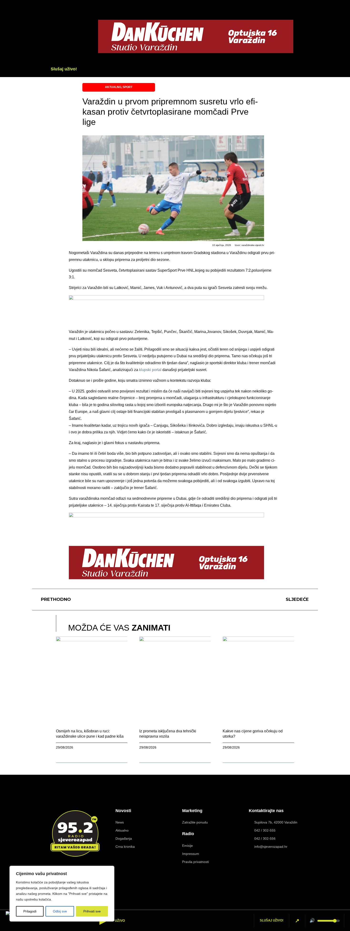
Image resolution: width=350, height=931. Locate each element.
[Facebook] (309, 29)
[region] (62, 893)
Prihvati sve (92, 911)
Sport (127, 87)
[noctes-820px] (166, 299)
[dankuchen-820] (195, 52)
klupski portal (150, 370)
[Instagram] (300, 887)
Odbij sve (60, 911)
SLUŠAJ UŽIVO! (271, 920)
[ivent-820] (166, 516)
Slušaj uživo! (64, 69)
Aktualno (113, 87)
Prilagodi (29, 911)
